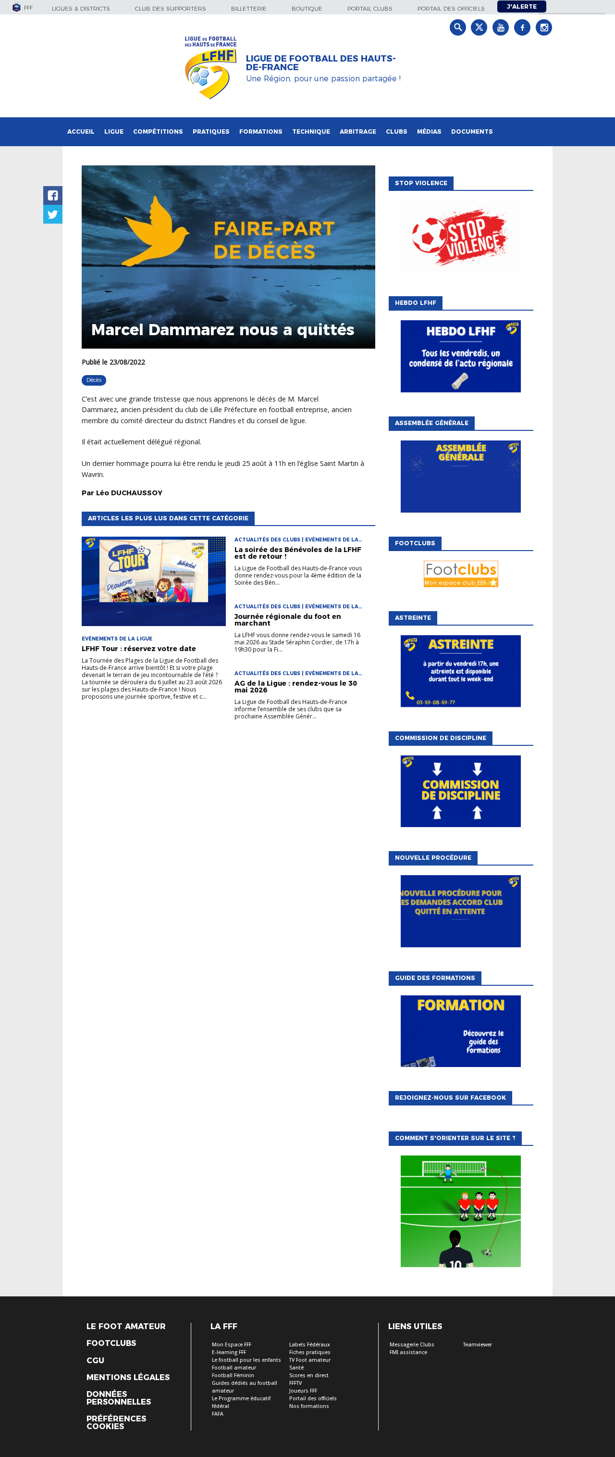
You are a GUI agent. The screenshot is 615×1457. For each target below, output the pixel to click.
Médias (429, 131)
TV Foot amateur (310, 1360)
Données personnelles (118, 1398)
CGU (95, 1361)
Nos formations (309, 1406)
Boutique (307, 8)
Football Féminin (233, 1375)
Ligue (113, 131)
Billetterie (249, 8)
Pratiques (211, 131)
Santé (296, 1368)
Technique (311, 131)
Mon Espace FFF (231, 1345)
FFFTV (295, 1383)
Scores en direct (309, 1375)
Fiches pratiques (310, 1352)
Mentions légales (128, 1378)
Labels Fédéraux (309, 1345)
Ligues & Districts (81, 8)
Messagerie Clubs (412, 1345)
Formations (261, 131)
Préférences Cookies (116, 1423)
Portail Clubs (370, 8)
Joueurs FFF (303, 1391)
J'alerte (522, 6)
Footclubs (111, 1343)
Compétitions (158, 131)
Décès (93, 380)
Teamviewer (477, 1345)
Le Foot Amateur (126, 1327)
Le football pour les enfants (246, 1360)
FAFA (217, 1414)
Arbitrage (358, 131)
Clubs (396, 131)
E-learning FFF (229, 1352)
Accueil (81, 131)
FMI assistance (408, 1352)
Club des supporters (170, 8)
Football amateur (234, 1368)
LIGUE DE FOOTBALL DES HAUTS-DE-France (321, 63)
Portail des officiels (451, 8)
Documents (472, 131)
